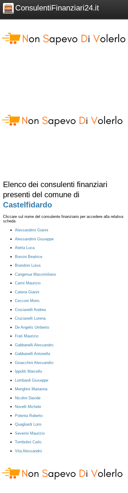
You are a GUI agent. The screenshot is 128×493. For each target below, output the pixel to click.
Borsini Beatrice (28, 256)
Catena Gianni (27, 292)
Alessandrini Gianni (31, 230)
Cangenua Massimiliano (35, 274)
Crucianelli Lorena (30, 318)
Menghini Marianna (31, 389)
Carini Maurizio (27, 283)
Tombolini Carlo (28, 442)
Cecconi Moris (27, 300)
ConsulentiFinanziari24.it (57, 7)
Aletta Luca (25, 247)
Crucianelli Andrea (30, 309)
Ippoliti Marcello (28, 371)
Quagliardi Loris (28, 424)
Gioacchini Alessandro (34, 362)
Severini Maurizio (30, 433)
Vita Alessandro (28, 451)
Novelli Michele (28, 406)
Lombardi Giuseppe (31, 380)
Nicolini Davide (27, 398)
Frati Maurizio (26, 336)
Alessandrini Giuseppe (34, 239)
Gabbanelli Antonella (32, 353)
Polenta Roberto (29, 415)
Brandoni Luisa (27, 265)
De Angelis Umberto (32, 327)
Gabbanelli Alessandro (34, 345)
